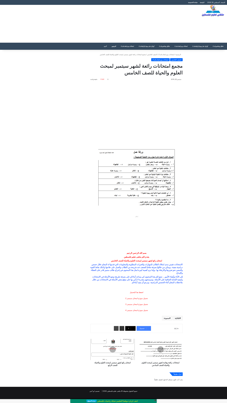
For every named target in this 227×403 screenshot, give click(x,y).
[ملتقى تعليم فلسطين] (213, 11)
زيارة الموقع (91, 401)
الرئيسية (202, 2)
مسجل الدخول (167, 380)
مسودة (166, 318)
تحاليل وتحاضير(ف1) (218, 46)
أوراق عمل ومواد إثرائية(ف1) (200, 46)
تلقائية (177, 318)
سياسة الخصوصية (193, 2)
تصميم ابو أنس (95, 391)
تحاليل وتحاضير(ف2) (164, 46)
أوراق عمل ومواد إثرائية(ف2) (146, 46)
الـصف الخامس (152, 54)
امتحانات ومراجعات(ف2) (127, 46)
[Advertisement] (76, 23)
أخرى (105, 46)
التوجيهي (113, 46)
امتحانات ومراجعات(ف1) (181, 46)
